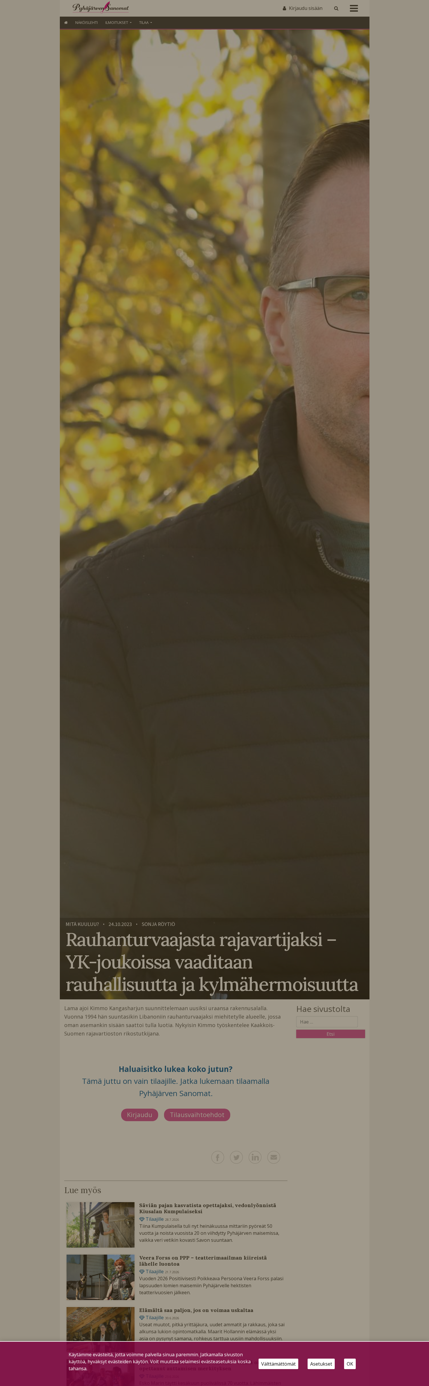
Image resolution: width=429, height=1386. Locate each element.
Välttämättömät (278, 1364)
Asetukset (321, 1364)
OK (350, 1364)
